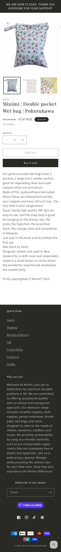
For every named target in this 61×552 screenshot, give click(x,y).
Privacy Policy (15, 349)
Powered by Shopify (38, 545)
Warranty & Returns (17, 334)
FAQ (9, 342)
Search (11, 320)
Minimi (25, 545)
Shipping (12, 327)
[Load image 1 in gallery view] (12, 85)
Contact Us (13, 356)
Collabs (11, 364)
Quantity (7, 132)
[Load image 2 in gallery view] (30, 85)
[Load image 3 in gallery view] (48, 85)
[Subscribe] (50, 492)
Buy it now (30, 163)
